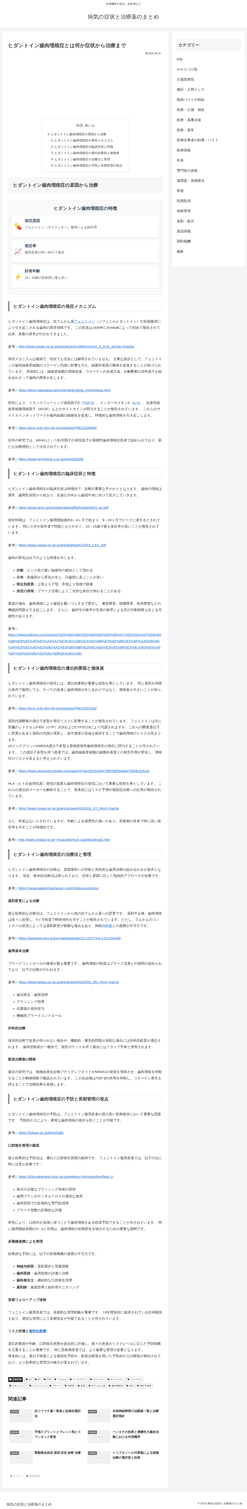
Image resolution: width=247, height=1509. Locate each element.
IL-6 (136, 403)
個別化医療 (37, 1331)
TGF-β (88, 403)
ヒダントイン (19, 1385)
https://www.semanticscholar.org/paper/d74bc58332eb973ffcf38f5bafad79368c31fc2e (84, 771)
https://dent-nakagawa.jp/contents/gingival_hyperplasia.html (64, 390)
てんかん (62, 1379)
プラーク (56, 1385)
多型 (83, 1385)
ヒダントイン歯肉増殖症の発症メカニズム (83, 140)
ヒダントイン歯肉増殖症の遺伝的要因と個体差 (86, 153)
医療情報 (17, 1379)
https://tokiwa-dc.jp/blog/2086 (41, 1133)
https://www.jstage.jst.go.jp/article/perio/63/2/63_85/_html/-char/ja (69, 982)
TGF (49, 1379)
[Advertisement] (85, 85)
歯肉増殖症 (117, 1385)
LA (30, 1379)
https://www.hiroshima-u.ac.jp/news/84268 (51, 459)
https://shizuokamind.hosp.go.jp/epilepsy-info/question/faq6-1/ (66, 1177)
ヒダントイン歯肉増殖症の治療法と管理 (82, 159)
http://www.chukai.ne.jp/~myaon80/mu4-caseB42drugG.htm (64, 840)
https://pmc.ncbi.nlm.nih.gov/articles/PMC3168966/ (58, 428)
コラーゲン (98, 1379)
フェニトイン (84, 321)
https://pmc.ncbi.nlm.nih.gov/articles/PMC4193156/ (58, 708)
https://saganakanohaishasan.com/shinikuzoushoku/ (59, 888)
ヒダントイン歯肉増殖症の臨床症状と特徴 (83, 146)
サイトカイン (117, 1379)
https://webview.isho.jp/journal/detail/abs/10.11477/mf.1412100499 (70, 938)
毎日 (131, 1385)
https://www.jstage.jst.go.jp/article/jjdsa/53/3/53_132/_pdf (62, 545)
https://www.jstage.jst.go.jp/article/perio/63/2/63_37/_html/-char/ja (69, 808)
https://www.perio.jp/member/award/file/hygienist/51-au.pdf (63, 508)
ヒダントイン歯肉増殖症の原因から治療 (78, 134)
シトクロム (136, 1379)
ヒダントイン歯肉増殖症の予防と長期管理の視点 (88, 165)
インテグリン (80, 1379)
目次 (79, 125)
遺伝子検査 (145, 1385)
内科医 (107, 926)
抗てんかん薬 (98, 1385)
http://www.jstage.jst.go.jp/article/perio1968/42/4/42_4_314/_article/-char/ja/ (76, 347)
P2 (39, 1379)
